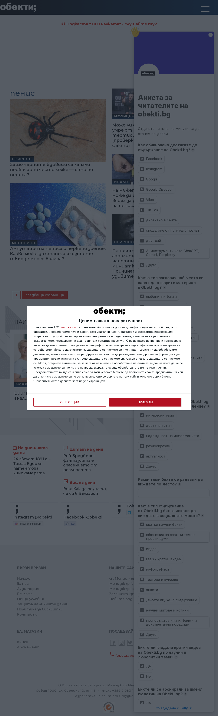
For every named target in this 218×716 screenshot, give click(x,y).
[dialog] (109, 358)
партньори (68, 327)
